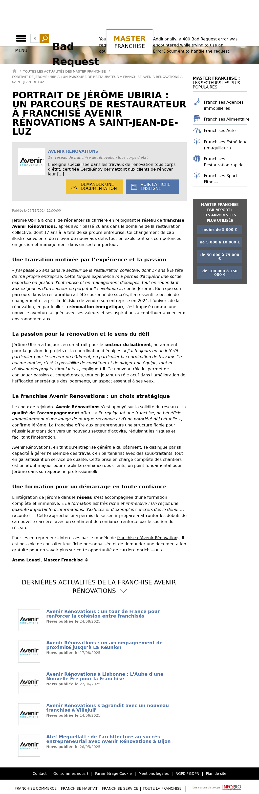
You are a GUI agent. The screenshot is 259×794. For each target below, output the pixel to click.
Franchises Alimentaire (227, 119)
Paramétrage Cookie (113, 774)
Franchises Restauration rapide (224, 161)
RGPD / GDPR (187, 774)
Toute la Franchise (162, 788)
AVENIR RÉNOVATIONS (73, 151)
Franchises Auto (220, 130)
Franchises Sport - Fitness (222, 178)
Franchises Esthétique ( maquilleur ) (226, 145)
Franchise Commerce (36, 788)
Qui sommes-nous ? (70, 774)
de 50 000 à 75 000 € (219, 256)
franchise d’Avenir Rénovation (147, 537)
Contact (40, 774)
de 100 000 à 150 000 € (220, 273)
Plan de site (216, 774)
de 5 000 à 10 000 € (220, 242)
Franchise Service (120, 788)
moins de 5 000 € (219, 230)
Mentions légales (154, 774)
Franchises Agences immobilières (224, 105)
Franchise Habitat (79, 788)
